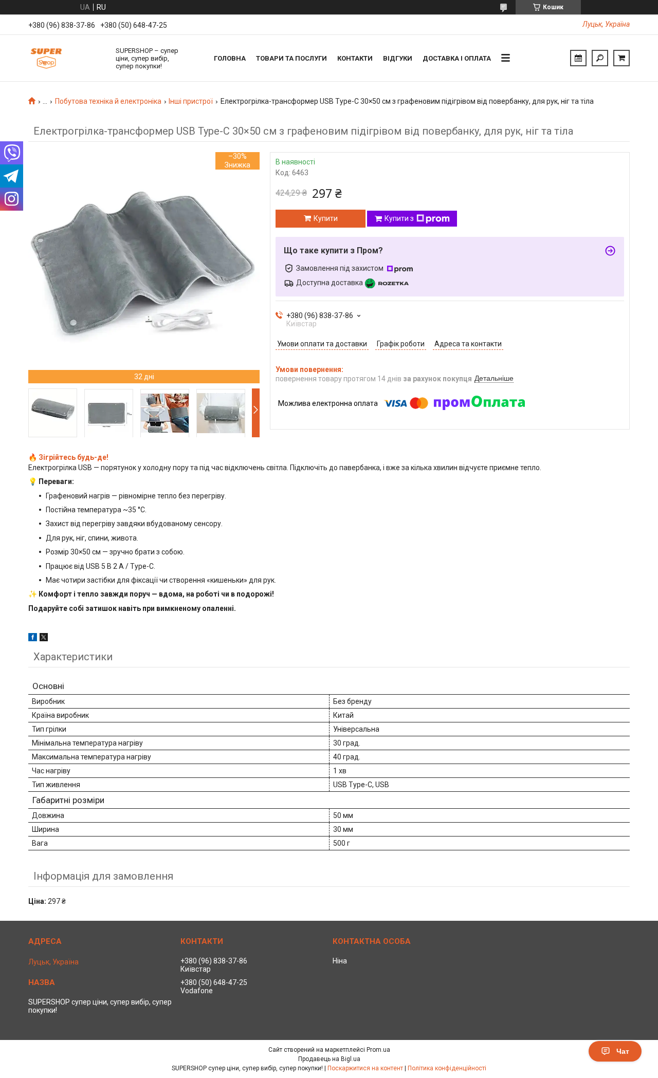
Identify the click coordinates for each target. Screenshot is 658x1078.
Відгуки (397, 58)
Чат (622, 1051)
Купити (326, 218)
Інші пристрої (191, 101)
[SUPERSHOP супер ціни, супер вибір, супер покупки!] (66, 58)
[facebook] (32, 639)
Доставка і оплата (457, 58)
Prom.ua (378, 1049)
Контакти (355, 58)
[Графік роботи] (578, 58)
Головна (230, 58)
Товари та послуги (291, 58)
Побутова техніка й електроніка (108, 101)
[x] (44, 639)
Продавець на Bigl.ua (329, 1059)
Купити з (399, 218)
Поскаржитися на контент (365, 1068)
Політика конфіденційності (447, 1068)
